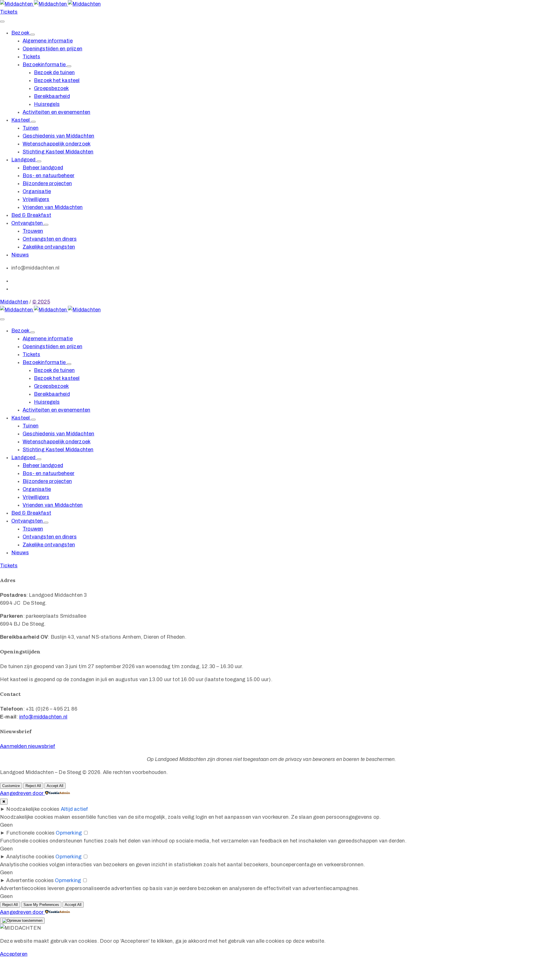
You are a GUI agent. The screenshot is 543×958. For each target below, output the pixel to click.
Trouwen (33, 231)
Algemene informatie (48, 41)
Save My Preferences (41, 905)
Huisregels (47, 104)
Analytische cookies (30, 856)
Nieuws (20, 255)
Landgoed (24, 159)
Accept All (55, 786)
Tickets (31, 56)
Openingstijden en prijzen (52, 49)
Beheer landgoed (43, 167)
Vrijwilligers (36, 199)
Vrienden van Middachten (53, 207)
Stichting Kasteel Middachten (58, 152)
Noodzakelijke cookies (32, 809)
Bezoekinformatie (45, 64)
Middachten (14, 302)
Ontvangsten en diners (50, 239)
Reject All (33, 786)
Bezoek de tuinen (54, 72)
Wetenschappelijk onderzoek (56, 144)
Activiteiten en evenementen (56, 112)
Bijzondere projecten (47, 183)
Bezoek (20, 33)
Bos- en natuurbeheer (48, 175)
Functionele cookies (30, 833)
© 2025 (41, 302)
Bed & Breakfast (31, 215)
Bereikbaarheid (52, 96)
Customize (11, 786)
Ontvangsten (27, 223)
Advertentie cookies (30, 880)
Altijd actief (74, 809)
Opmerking (69, 833)
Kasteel (21, 120)
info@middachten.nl (43, 717)
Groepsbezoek (51, 88)
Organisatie (37, 191)
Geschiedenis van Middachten (58, 136)
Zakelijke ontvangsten (49, 247)
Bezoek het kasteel (57, 80)
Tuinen (30, 128)
